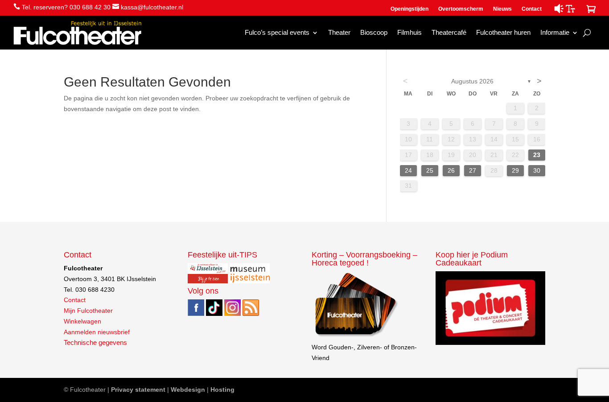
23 (536, 154)
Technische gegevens (95, 342)
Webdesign (188, 389)
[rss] (251, 313)
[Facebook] (196, 313)
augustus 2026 (472, 81)
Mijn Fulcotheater (88, 310)
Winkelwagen (82, 321)
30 (536, 170)
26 (451, 170)
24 (408, 170)
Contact (532, 9)
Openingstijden (409, 9)
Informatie (554, 32)
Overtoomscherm (460, 9)
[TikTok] (214, 313)
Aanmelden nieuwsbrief (97, 332)
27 (472, 170)
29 (515, 170)
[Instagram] (232, 313)
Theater (339, 32)
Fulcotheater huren (503, 32)
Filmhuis (409, 32)
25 (429, 170)
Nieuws (502, 9)
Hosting (222, 389)
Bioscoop (373, 32)
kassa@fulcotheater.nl (152, 7)
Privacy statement (138, 389)
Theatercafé (449, 32)
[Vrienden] (355, 336)
